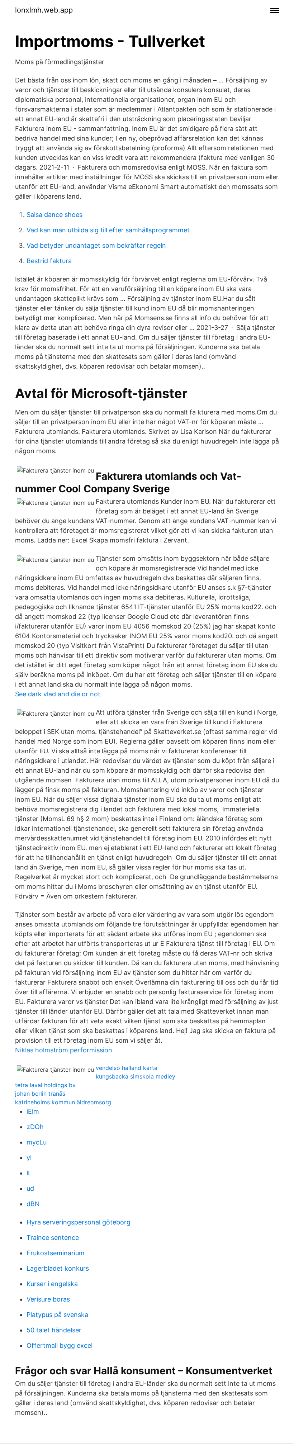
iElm (33, 1111)
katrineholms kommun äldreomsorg (63, 1102)
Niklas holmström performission (63, 1050)
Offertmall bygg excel (60, 1345)
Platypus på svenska (57, 1314)
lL (29, 1173)
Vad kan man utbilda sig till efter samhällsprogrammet (108, 230)
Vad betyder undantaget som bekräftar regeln (96, 245)
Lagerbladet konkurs (58, 1268)
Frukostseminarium (56, 1253)
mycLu (37, 1142)
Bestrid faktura (49, 261)
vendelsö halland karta (126, 1067)
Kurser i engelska (52, 1284)
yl (29, 1157)
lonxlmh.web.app (44, 10)
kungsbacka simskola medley (135, 1076)
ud (30, 1188)
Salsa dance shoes (54, 214)
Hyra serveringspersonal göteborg (79, 1222)
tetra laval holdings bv (45, 1085)
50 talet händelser (54, 1330)
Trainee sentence (53, 1237)
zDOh (35, 1127)
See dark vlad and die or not (57, 694)
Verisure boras (48, 1299)
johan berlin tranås (40, 1093)
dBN (33, 1204)
